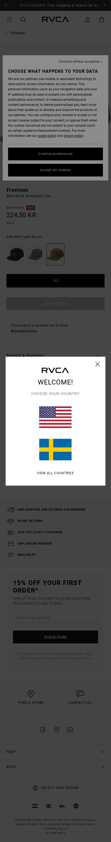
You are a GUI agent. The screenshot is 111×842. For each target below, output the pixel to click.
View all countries (55, 473)
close (97, 364)
